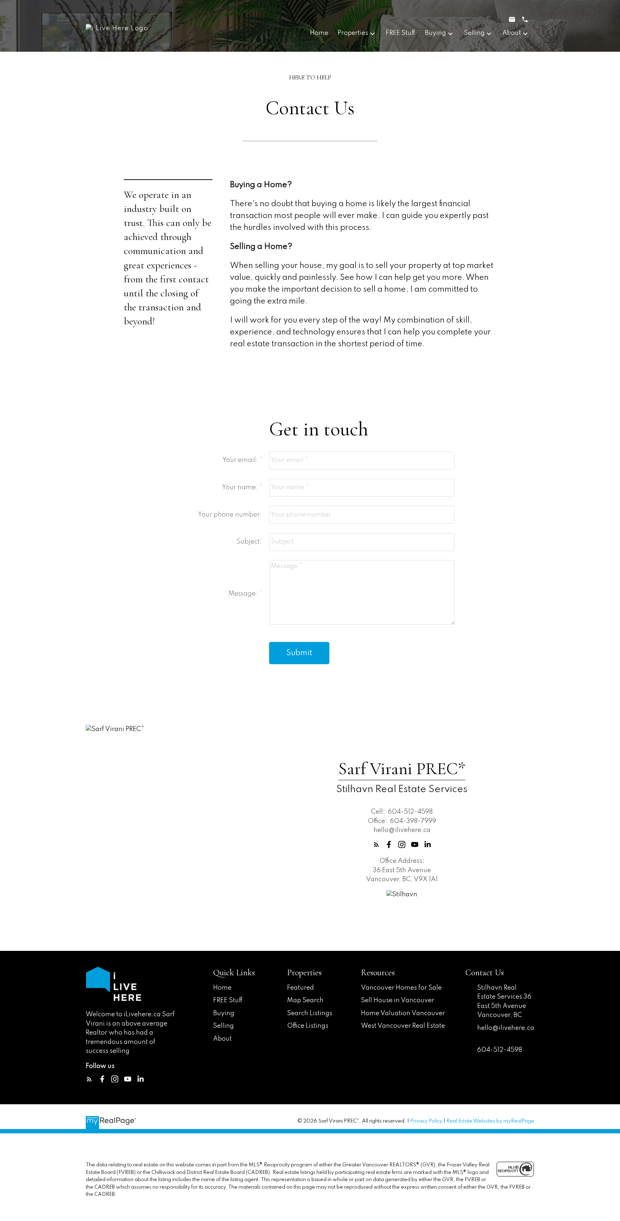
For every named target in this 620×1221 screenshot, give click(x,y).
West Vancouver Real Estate (403, 1026)
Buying (223, 1013)
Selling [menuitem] (474, 33)
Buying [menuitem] (435, 33)
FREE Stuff (228, 1000)
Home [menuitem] (319, 33)
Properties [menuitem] (353, 33)
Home (222, 988)
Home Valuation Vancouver (403, 1013)
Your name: (240, 487)
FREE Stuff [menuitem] (400, 33)
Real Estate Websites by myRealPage (490, 1121)
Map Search (305, 1000)
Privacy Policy (426, 1121)
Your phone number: (230, 515)
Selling (223, 1026)
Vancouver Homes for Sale (401, 988)
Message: (244, 594)
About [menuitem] (511, 33)
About (222, 1039)
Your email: (240, 460)
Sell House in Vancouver (397, 1000)
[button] (376, 844)
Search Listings (309, 1013)
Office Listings (307, 1026)
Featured (300, 988)
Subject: (249, 541)
